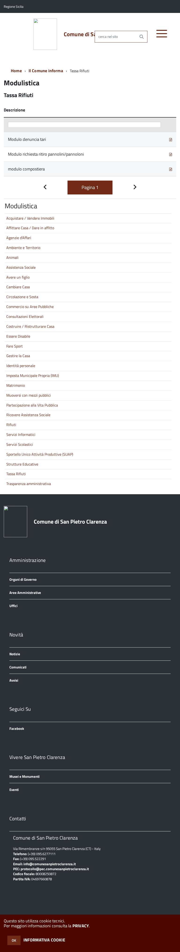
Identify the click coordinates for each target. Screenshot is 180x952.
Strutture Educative (22, 464)
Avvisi (13, 680)
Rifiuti (11, 424)
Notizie (14, 654)
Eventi (14, 789)
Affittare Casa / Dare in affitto (30, 228)
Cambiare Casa (18, 287)
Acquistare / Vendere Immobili (30, 218)
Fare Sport (14, 346)
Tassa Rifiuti (16, 474)
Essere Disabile (18, 336)
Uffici (13, 605)
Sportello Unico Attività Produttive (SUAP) (39, 454)
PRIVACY (80, 926)
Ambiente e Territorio (23, 247)
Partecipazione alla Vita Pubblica (32, 405)
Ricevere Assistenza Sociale (28, 415)
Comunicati (17, 667)
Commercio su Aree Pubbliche (30, 306)
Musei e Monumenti (24, 776)
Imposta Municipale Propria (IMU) (32, 375)
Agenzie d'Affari (18, 238)
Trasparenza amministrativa (28, 483)
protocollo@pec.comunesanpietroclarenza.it (55, 869)
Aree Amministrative (25, 592)
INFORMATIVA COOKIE (44, 940)
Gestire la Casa (18, 356)
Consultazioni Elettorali (25, 316)
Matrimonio (15, 385)
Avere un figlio (18, 277)
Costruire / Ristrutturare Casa (30, 326)
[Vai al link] (170, 139)
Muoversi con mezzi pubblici (28, 395)
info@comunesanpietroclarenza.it (49, 864)
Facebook (16, 728)
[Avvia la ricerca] (141, 36)
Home (16, 70)
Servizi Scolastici (19, 444)
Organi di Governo (23, 579)
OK (14, 940)
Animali (12, 257)
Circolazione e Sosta (22, 297)
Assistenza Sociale (21, 267)
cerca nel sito (108, 36)
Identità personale (20, 365)
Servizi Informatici (20, 434)
